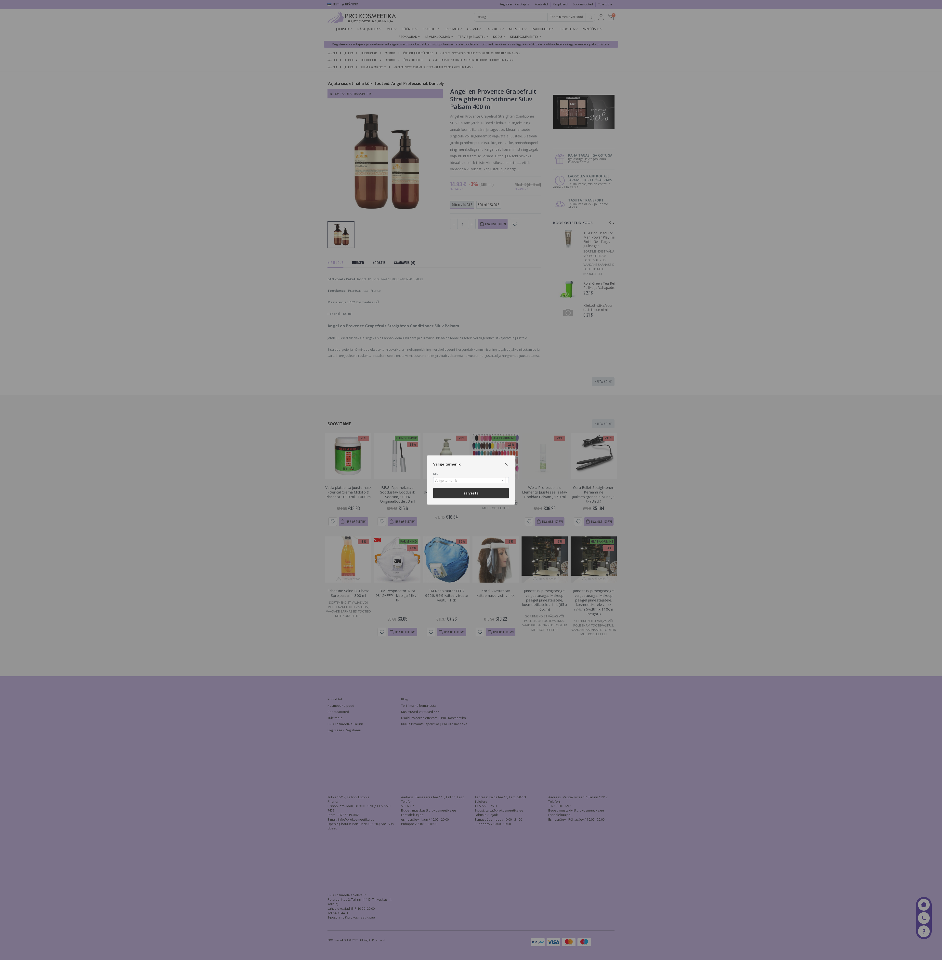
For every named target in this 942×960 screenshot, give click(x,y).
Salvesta (471, 493)
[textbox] (470, 480)
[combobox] (471, 480)
